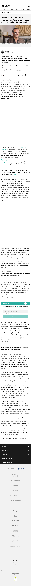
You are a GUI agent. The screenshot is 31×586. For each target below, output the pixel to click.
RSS (15, 564)
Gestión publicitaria (15, 562)
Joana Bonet (8, 51)
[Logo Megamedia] (16, 573)
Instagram (4, 162)
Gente (14, 438)
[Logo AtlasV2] (15, 536)
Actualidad (8, 438)
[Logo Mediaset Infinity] (15, 475)
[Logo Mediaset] (15, 469)
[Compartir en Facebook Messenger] (25, 75)
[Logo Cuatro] (15, 485)
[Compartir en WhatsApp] (19, 75)
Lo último (3, 9)
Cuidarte (12, 9)
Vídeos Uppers (6, 12)
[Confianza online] (15, 580)
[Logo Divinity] (15, 490)
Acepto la (9, 313)
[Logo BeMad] (15, 516)
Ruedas (28, 9)
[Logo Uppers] (15, 521)
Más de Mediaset (6, 462)
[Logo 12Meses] (15, 531)
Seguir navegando (7, 458)
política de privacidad (11, 313)
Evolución (23, 9)
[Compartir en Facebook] (28, 75)
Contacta (16, 566)
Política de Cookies (15, 560)
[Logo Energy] (15, 511)
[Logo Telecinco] (15, 480)
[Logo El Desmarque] (15, 495)
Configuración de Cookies (15, 558)
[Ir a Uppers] (5, 6)
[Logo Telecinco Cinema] (15, 525)
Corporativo (5, 454)
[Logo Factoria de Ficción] (15, 501)
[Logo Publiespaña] (15, 541)
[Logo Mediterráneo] (15, 546)
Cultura (17, 9)
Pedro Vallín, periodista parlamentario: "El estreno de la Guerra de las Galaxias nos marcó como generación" (15, 172)
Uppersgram (5, 160)
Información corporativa (16, 554)
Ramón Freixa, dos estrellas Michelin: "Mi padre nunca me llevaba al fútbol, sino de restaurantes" (15, 276)
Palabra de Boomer (22, 438)
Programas (4, 450)
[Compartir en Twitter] (22, 75)
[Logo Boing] (15, 506)
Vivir (8, 9)
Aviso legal (15, 553)
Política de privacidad (15, 556)
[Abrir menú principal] (29, 6)
